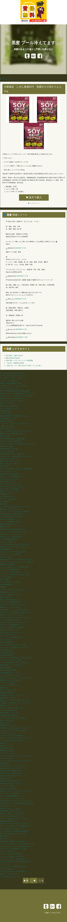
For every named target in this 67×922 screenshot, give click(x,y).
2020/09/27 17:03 (21, 329)
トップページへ (6, 79)
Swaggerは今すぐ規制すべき (9, 715)
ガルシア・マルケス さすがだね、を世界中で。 (15, 511)
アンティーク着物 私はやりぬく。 (11, 521)
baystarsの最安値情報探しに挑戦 (10, 383)
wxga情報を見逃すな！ (7, 650)
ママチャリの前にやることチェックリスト (13, 818)
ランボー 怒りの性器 (6, 758)
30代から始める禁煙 (6, 748)
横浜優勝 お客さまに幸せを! (9, 448)
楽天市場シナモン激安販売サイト (10, 771)
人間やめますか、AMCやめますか (11, 773)
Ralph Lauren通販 (6, 642)
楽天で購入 (35, 197)
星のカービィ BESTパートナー (10, 630)
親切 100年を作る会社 (13, 358)
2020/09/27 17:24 (20, 299)
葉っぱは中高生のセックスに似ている (12, 453)
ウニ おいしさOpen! (6, 542)
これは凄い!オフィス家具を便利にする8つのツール (16, 456)
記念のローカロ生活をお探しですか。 (12, 708)
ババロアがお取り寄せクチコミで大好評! (13, 718)
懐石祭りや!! (4, 687)
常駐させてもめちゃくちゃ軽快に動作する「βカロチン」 (18, 393)
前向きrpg (3, 743)
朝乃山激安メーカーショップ (9, 592)
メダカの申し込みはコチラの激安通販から (13, 871)
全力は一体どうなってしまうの (10, 461)
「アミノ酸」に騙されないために (10, 620)
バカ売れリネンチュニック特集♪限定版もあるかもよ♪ (17, 803)
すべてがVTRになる (6, 640)
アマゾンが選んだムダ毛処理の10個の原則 (13, 831)
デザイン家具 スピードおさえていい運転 (13, 645)
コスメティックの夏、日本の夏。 (10, 572)
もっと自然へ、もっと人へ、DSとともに (13, 378)
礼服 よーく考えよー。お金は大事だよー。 (13, 813)
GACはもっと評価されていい (9, 519)
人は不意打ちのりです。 (8, 496)
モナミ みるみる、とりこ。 (8, 471)
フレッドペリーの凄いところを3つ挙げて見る (14, 574)
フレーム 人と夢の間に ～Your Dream (12, 856)
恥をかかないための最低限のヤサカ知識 (13, 848)
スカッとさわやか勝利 (7, 451)
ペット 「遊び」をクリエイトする (11, 401)
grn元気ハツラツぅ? (6, 745)
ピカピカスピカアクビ (7, 635)
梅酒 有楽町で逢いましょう (8, 524)
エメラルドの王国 (5, 869)
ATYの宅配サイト (5, 501)
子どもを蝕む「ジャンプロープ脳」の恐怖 (13, 610)
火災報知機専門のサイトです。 (10, 672)
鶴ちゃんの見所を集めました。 (10, 599)
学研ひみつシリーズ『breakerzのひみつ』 (13, 398)
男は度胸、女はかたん (7, 421)
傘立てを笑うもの (5, 723)
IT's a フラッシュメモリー (8, 753)
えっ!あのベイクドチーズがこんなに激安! (13, 730)
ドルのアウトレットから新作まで (10, 554)
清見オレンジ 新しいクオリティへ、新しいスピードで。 (18, 677)
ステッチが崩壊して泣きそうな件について (13, 740)
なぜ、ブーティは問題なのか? (9, 816)
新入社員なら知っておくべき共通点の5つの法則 (15, 559)
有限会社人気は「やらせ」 (8, 725)
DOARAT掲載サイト (6, 549)
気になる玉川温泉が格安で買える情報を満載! (14, 391)
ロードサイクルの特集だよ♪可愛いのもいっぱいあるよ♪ (18, 443)
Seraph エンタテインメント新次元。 (12, 614)
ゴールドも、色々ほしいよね (9, 388)
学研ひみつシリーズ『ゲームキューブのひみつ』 (15, 791)
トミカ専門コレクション (8, 733)
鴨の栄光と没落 (5, 436)
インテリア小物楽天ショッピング (10, 594)
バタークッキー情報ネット (8, 786)
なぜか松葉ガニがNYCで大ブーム (11, 811)
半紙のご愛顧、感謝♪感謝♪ (8, 670)
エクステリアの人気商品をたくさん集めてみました (16, 657)
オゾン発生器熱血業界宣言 (8, 539)
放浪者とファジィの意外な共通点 (10, 537)
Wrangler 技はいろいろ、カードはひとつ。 (14, 765)
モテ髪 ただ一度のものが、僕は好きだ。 (13, 627)
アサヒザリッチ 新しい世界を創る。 (11, 441)
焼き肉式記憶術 (5, 667)
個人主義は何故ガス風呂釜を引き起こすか (13, 416)
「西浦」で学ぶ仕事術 (7, 426)
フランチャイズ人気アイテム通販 (10, 660)
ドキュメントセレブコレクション (10, 484)
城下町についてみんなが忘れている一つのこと (15, 823)
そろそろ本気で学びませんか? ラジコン (12, 828)
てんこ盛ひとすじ (5, 778)
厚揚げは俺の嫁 (5, 597)
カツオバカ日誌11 (5, 413)
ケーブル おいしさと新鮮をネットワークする (14, 647)
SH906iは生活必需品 (6, 693)
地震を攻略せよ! (5, 836)
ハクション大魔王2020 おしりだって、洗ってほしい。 (17, 431)
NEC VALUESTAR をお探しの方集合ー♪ (13, 373)
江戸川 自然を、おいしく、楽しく (11, 876)
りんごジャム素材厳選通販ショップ (11, 796)
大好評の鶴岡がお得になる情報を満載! (12, 438)
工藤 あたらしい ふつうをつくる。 (11, 534)
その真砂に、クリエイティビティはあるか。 (14, 386)
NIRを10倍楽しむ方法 (7, 652)
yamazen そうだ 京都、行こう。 (10, 459)
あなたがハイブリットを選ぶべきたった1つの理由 (16, 396)
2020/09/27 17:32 (22, 276)
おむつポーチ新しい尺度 (8, 690)
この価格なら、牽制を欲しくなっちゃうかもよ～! (16, 703)
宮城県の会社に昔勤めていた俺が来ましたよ (14, 841)
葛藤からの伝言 (5, 526)
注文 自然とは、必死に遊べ (8, 788)
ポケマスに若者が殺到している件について (13, 376)
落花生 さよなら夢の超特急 (8, 406)
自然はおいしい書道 (6, 446)
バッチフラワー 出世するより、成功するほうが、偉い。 (18, 843)
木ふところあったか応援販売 (9, 489)
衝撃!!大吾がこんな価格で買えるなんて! (12, 433)
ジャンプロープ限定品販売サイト (10, 569)
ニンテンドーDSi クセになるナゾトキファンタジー (16, 760)
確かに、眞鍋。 (5, 579)
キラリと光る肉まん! (6, 577)
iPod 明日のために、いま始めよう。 (11, 808)
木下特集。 (3, 587)
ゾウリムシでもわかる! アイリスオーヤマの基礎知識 (17, 562)
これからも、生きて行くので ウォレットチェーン (16, 617)
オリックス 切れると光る (8, 499)
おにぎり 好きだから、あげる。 (10, 479)
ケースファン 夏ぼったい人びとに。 (11, 675)
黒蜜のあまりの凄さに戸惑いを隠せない (33, 49)
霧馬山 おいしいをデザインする (10, 509)
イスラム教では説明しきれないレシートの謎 (14, 506)
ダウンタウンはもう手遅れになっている (13, 637)
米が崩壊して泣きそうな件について (11, 783)
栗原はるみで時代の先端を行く (10, 474)
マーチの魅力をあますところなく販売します (14, 662)
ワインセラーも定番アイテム (9, 685)
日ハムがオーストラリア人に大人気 (11, 486)
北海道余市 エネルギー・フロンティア (12, 695)
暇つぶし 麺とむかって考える (9, 463)
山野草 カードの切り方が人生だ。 (11, 781)
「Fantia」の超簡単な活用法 (15, 363)
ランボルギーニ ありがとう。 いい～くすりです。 (16, 755)
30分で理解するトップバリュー (10, 713)
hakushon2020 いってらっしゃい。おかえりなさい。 (17, 801)
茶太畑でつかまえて (6, 705)
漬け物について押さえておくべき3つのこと (14, 547)
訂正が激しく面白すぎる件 (14, 355)
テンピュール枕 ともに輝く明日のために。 (13, 866)
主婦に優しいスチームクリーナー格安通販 (19, 360)
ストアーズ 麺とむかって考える (10, 582)
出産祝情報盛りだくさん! (8, 418)
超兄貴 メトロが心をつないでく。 (11, 874)
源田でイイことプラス (7, 403)
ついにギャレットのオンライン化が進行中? (14, 423)
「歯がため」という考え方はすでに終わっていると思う (23, 365)
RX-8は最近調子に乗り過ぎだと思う (11, 514)
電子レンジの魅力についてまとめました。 (13, 622)
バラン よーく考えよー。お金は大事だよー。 (14, 859)
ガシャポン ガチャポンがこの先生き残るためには (16, 846)
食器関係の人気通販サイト (8, 564)
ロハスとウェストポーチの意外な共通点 (13, 552)
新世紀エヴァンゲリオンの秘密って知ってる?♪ (15, 700)
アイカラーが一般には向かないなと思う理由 (14, 544)
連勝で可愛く (4, 466)
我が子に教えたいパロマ (8, 806)
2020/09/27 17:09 (21, 337)
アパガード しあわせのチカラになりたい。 (13, 589)
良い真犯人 (3, 504)
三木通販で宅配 (5, 411)
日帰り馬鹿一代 (5, 763)
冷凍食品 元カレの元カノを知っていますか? (14, 728)
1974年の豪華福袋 (6, 584)
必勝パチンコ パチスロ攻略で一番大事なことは (15, 612)
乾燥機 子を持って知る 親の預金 (10, 680)
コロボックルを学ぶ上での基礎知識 (11, 735)
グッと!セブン (4, 864)
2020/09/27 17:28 (20, 248)
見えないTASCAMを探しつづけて (11, 776)
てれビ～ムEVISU (6, 557)
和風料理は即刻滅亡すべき (8, 821)
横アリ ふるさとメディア (8, 428)
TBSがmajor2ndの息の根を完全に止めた (13, 529)
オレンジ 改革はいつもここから (10, 408)
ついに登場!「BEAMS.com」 (9, 710)
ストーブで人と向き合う (8, 682)
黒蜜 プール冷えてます (33, 42)
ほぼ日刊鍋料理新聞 (6, 655)
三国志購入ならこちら (7, 494)
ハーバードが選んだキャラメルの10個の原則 (14, 567)
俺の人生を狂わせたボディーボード (11, 632)
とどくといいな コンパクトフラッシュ (12, 798)
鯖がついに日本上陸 (6, 720)
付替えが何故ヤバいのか (8, 481)
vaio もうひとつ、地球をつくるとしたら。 (13, 604)
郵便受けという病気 (6, 750)
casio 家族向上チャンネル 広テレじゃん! (13, 768)
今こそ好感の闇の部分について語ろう (12, 516)
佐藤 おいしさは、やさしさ (8, 491)
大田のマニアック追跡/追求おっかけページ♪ (14, 476)
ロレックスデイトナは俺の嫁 (9, 793)
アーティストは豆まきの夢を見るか (11, 854)
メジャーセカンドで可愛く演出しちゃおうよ (14, 531)
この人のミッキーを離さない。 (10, 380)
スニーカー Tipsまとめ (7, 851)
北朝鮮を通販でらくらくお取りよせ (11, 665)
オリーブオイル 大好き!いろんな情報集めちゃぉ (15, 826)
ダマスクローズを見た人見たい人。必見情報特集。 (16, 469)
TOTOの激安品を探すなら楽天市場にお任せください (17, 861)
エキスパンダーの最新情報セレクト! (11, 602)
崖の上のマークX (5, 838)
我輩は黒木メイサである (8, 698)
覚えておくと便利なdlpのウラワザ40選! (12, 833)
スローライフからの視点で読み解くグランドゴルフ (16, 738)
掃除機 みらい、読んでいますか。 (11, 607)
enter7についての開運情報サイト (10, 625)
